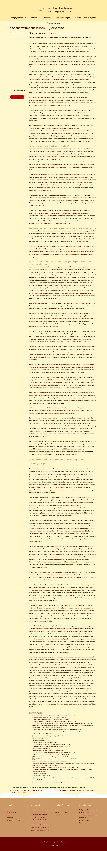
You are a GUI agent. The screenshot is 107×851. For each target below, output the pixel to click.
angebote (47, 18)
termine (78, 18)
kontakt (9, 810)
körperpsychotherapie (18, 18)
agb (8, 815)
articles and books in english (87, 815)
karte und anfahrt (12, 812)
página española (84, 820)
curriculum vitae (84, 812)
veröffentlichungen (63, 18)
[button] (99, 2)
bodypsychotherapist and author (89, 810)
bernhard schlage (59, 8)
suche (57, 810)
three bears (82, 817)
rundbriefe (58, 815)
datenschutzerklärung (13, 820)
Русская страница (85, 823)
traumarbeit (35, 18)
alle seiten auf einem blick (63, 812)
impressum (10, 817)
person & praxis (90, 18)
